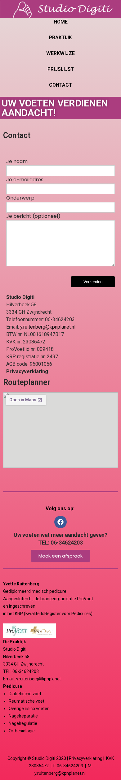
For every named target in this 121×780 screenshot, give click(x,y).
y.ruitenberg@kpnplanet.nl (47, 327)
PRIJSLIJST (60, 69)
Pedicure (12, 686)
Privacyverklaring (85, 758)
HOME (61, 22)
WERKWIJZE (60, 53)
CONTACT (60, 85)
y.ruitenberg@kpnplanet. (39, 678)
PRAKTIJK (60, 38)
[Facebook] (60, 522)
